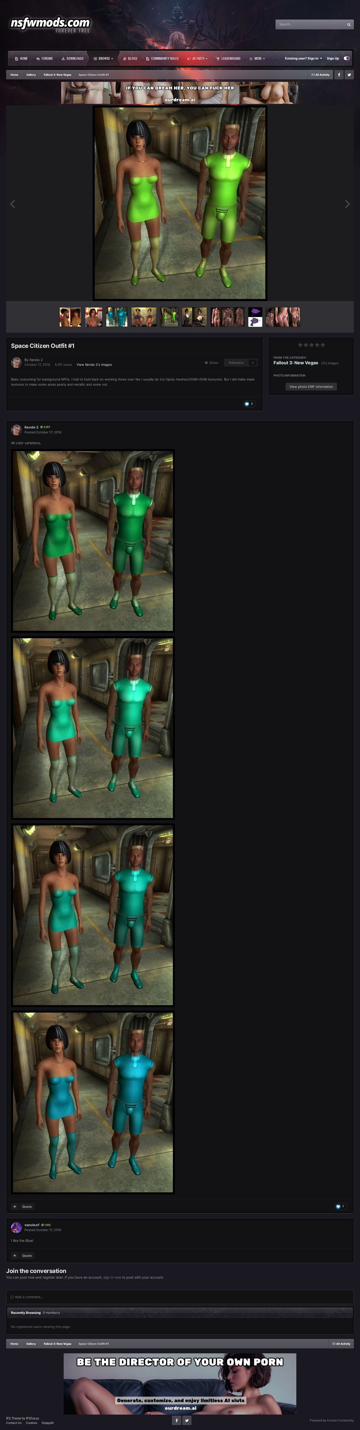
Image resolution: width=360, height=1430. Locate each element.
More (258, 58)
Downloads (75, 58)
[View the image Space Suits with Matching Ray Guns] (228, 317)
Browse (104, 58)
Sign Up (333, 58)
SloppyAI (48, 1423)
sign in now (112, 1277)
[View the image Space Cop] (194, 317)
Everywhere (329, 24)
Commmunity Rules (164, 58)
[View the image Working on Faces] (93, 317)
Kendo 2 (36, 360)
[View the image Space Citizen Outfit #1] (169, 317)
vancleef (31, 1225)
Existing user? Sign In (302, 58)
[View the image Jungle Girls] (144, 317)
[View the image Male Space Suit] (117, 317)
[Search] (349, 24)
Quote (27, 1207)
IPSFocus (32, 1418)
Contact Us (14, 1423)
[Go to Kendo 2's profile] (16, 362)
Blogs (132, 58)
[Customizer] (346, 58)
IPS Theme (13, 1418)
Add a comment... (28, 1297)
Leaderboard (230, 58)
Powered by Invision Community (332, 1420)
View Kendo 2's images (94, 365)
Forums (47, 58)
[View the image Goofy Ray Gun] (255, 317)
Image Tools (333, 292)
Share (212, 363)
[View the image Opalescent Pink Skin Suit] (283, 317)
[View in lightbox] (180, 203)
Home (23, 58)
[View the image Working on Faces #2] (70, 317)
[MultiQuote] (15, 1206)
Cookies (31, 1423)
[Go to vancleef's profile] (16, 1227)
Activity (198, 58)
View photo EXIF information (311, 387)
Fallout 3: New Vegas (296, 362)
